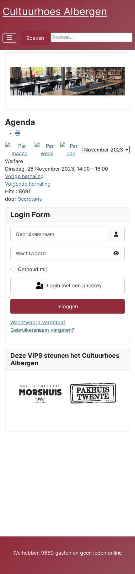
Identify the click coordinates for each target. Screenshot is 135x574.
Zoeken (35, 38)
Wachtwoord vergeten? (38, 322)
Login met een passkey (73, 285)
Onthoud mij (32, 269)
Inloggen (67, 306)
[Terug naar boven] (124, 562)
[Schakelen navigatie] (9, 38)
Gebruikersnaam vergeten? (42, 330)
